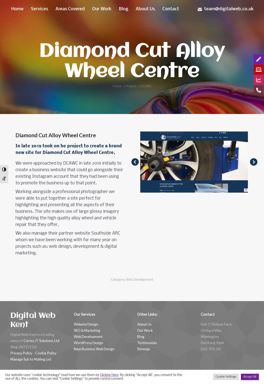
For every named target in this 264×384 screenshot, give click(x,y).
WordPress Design (88, 343)
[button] (135, 162)
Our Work (145, 330)
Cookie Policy (46, 353)
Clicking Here (109, 375)
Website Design (86, 324)
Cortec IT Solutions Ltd (41, 341)
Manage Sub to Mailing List (30, 359)
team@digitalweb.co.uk (229, 9)
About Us (144, 324)
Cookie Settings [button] (226, 376)
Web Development (139, 280)
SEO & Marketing (87, 330)
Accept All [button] (249, 376)
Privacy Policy (21, 353)
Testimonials (147, 343)
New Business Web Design (94, 349)
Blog (140, 336)
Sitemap (143, 349)
